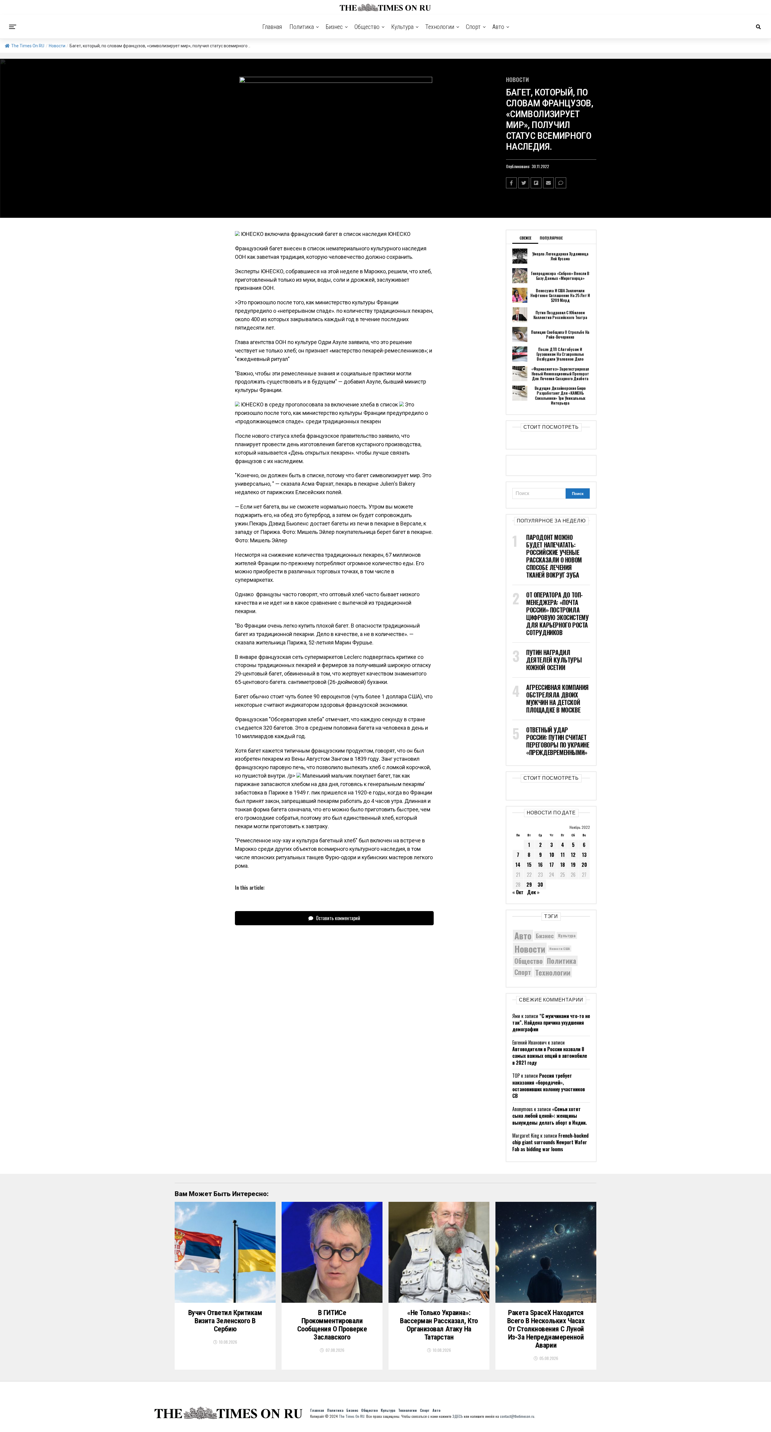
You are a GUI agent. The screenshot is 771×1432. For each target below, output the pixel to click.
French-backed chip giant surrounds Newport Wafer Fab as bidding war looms (550, 1142)
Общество (366, 26)
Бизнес (334, 26)
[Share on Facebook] (511, 182)
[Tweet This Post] (523, 182)
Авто (498, 26)
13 (584, 854)
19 (573, 864)
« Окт (517, 892)
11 (562, 854)
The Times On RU (27, 45)
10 (551, 854)
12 (573, 854)
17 (551, 864)
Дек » (533, 892)
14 (517, 864)
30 (540, 884)
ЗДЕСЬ (457, 1416)
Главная (272, 26)
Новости (57, 45)
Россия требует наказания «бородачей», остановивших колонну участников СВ (548, 1085)
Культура (402, 26)
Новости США (559, 948)
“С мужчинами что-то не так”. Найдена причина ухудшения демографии (551, 1022)
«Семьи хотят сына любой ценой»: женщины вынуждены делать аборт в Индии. (549, 1115)
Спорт (473, 26)
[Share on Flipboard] (536, 182)
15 (529, 864)
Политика (301, 26)
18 (562, 864)
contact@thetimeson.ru (517, 1416)
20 (584, 864)
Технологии (439, 26)
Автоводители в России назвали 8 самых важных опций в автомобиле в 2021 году (549, 1055)
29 (529, 884)
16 (540, 864)
